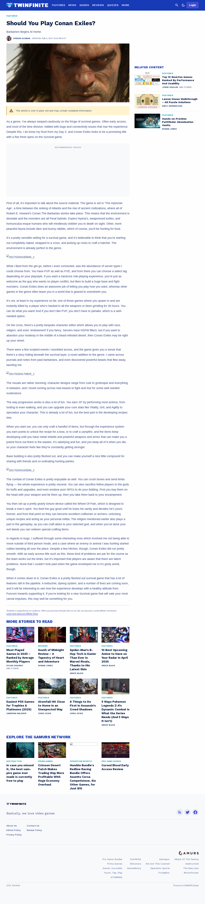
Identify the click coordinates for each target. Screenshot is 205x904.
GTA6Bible (116, 877)
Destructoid (192, 863)
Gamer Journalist (112, 868)
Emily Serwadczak (172, 106)
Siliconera (135, 863)
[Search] (177, 5)
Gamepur (164, 859)
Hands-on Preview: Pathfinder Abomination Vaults (177, 122)
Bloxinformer (191, 872)
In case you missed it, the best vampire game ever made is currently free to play (20, 773)
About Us (11, 825)
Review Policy (34, 830)
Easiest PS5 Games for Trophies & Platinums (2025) (20, 705)
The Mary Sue (191, 868)
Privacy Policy (14, 834)
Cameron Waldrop (16, 713)
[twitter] (187, 812)
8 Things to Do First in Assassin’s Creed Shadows (83, 705)
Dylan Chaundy (14, 665)
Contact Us (33, 825)
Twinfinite (135, 859)
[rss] (179, 812)
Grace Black (76, 673)
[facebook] (195, 812)
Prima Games (114, 863)
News (72, 5)
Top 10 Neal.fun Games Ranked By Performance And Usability (178, 80)
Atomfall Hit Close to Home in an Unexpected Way (51, 705)
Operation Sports (160, 868)
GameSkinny (134, 868)
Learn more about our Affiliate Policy (22, 614)
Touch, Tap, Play (113, 872)
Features (58, 5)
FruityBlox (164, 872)
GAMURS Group (191, 885)
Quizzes (113, 5)
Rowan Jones (45, 665)
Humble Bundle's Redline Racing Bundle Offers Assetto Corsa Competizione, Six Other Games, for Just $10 (83, 777)
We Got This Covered (158, 863)
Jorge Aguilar (170, 87)
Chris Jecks (44, 713)
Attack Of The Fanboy (186, 859)
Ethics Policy (13, 830)
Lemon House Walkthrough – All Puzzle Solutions (179, 100)
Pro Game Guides (112, 859)
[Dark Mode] (183, 5)
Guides (84, 5)
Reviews (98, 5)
